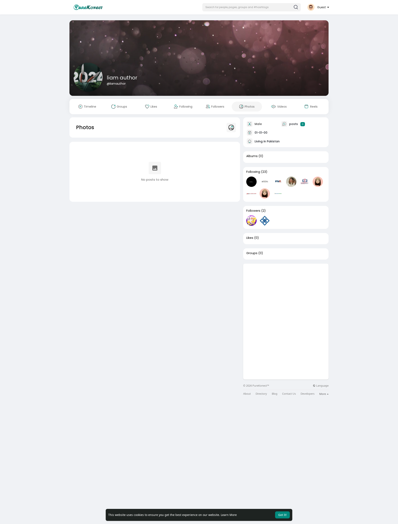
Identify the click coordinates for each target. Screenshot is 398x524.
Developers (307, 393)
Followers (253, 210)
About (247, 393)
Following (253, 171)
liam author (122, 77)
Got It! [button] (282, 515)
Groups (251, 253)
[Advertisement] (286, 293)
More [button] (322, 394)
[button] (251, 7)
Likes (249, 237)
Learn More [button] (229, 515)
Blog (274, 393)
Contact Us (289, 393)
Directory (261, 393)
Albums (252, 156)
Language (322, 385)
